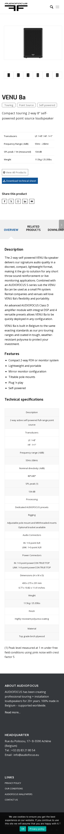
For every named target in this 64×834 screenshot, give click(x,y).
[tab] (11, 232)
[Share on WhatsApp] (18, 201)
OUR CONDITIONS (14, 788)
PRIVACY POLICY (13, 783)
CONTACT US (11, 799)
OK (23, 828)
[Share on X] (11, 201)
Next (61, 225)
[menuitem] (50, 7)
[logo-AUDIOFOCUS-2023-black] (26, 7)
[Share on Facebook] (4, 201)
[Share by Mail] (31, 201)
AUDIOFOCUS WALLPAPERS (18, 794)
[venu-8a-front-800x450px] (33, 43)
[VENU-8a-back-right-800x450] (57, 75)
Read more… (12, 712)
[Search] (50, 7)
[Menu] (57, 7)
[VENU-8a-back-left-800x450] (47, 75)
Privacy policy (37, 828)
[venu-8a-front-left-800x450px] (18, 75)
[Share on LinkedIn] (24, 201)
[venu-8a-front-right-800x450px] (28, 75)
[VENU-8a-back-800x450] (38, 75)
